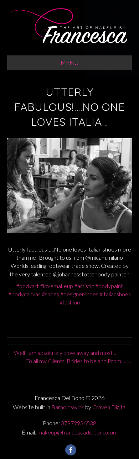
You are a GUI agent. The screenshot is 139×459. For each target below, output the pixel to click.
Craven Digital (109, 407)
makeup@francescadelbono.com (77, 432)
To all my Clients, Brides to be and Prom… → (79, 360)
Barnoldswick (67, 407)
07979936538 (78, 423)
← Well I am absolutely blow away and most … (62, 352)
